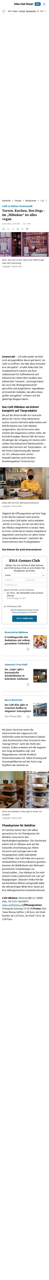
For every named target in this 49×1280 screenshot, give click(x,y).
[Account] (44, 4)
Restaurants (30, 200)
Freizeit (18, 200)
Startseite (6, 200)
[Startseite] (24, 4)
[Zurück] (3, 11)
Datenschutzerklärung (20, 612)
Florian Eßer (15, 716)
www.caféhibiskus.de (13, 905)
